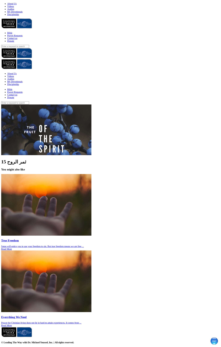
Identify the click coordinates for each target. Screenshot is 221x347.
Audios (10, 9)
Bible (9, 33)
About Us (12, 3)
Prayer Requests (15, 35)
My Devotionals (15, 11)
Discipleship (13, 14)
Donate (10, 41)
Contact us (12, 38)
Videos (10, 6)
